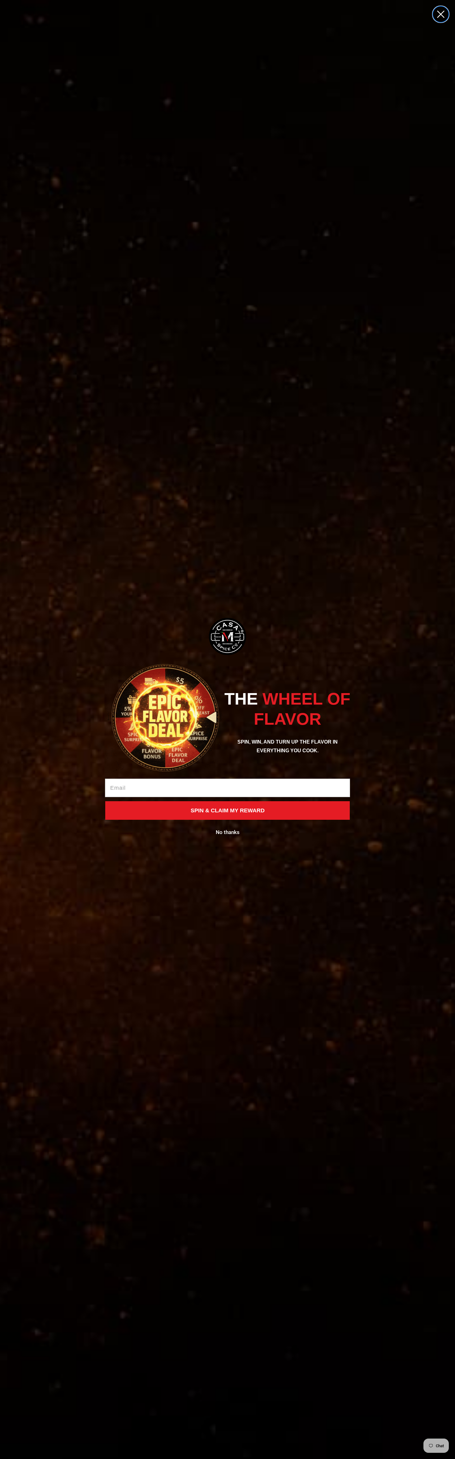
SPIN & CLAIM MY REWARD (228, 810)
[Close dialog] (441, 14)
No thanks (228, 832)
